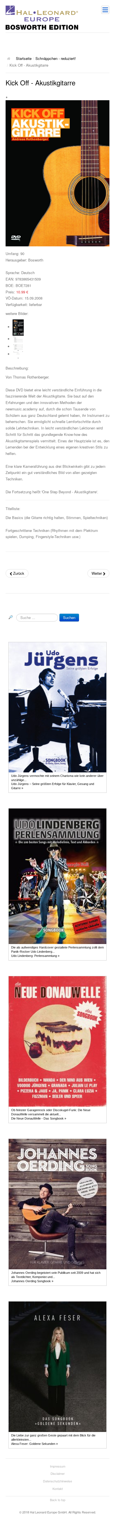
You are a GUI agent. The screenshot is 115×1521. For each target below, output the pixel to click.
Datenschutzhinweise (57, 1481)
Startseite (24, 58)
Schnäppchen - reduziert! (55, 58)
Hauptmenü (105, 10)
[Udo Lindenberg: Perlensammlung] (57, 876)
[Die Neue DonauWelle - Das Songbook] (57, 1041)
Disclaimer (58, 1473)
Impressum (57, 1466)
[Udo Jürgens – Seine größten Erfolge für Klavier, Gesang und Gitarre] (57, 707)
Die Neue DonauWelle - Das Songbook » (38, 1118)
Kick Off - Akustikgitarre (40, 82)
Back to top (57, 1499)
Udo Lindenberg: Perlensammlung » (35, 955)
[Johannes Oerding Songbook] (57, 1203)
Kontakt (57, 1488)
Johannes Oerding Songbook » (32, 1281)
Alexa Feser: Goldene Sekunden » (34, 1443)
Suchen (69, 617)
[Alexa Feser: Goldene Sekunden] (57, 1366)
